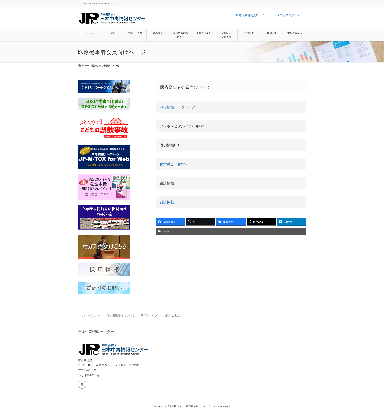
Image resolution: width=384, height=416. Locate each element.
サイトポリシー (91, 315)
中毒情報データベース (178, 107)
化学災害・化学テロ (176, 164)
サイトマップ (149, 315)
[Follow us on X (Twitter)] (82, 385)
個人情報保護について (121, 315)
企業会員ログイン (288, 15)
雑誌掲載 (167, 202)
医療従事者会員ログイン (251, 15)
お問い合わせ (171, 315)
